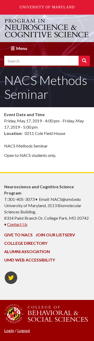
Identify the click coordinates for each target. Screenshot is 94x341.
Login (9, 330)
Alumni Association (27, 251)
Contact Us (17, 224)
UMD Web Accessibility (29, 259)
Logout (23, 330)
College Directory (26, 243)
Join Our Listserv (55, 234)
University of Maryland (47, 7)
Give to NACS (18, 234)
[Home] (47, 28)
